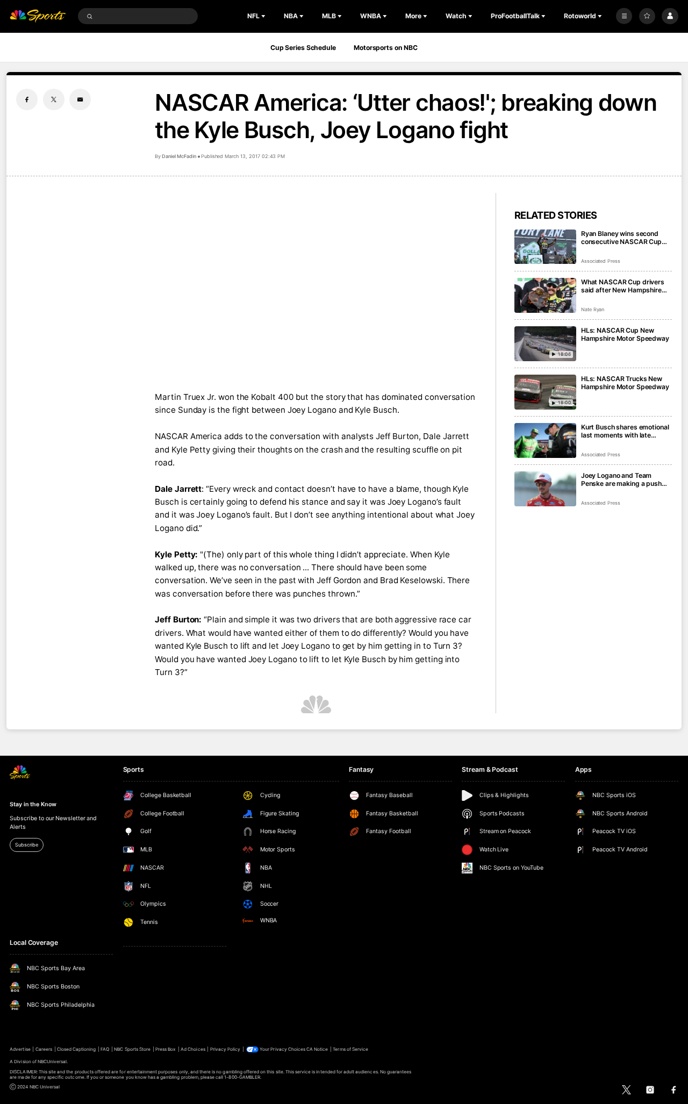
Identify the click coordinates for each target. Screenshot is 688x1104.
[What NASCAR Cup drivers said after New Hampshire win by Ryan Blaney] (545, 295)
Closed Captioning (76, 1049)
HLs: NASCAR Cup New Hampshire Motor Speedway (625, 334)
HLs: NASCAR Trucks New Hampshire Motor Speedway (625, 383)
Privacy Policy (225, 1049)
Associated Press (600, 261)
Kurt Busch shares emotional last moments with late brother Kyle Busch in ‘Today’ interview (625, 431)
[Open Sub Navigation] (264, 16)
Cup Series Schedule (303, 48)
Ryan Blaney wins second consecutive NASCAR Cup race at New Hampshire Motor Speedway (621, 238)
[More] (624, 16)
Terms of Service (350, 1049)
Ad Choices (193, 1049)
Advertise (20, 1049)
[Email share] (80, 99)
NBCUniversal (52, 1061)
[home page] (38, 16)
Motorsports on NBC (386, 48)
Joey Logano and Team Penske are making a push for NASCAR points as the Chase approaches (621, 479)
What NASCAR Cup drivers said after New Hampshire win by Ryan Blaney (622, 286)
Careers (43, 1049)
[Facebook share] (27, 99)
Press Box (165, 1049)
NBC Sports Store (132, 1049)
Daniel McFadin (179, 156)
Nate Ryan (593, 309)
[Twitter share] (53, 99)
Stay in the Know (33, 804)
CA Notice (317, 1049)
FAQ (105, 1049)
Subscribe (26, 845)
